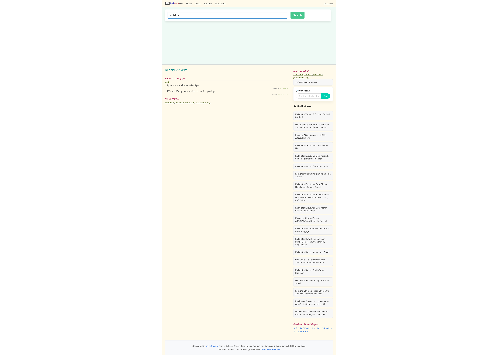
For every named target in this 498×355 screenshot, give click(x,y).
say (209, 102)
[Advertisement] (248, 42)
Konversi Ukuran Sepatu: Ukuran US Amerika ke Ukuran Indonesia (312, 292)
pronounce (201, 102)
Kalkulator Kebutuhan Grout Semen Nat (311, 146)
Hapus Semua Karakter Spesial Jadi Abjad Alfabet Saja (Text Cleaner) (312, 126)
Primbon (208, 3)
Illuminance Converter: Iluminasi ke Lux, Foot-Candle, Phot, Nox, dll (311, 313)
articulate (169, 102)
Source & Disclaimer (270, 349)
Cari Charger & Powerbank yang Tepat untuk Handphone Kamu (310, 261)
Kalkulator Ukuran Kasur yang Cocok (312, 252)
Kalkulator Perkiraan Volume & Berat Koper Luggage (312, 230)
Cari (326, 96)
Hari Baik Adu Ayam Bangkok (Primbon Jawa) (313, 282)
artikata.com (212, 346)
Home (189, 3)
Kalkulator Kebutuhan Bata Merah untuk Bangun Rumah (311, 209)
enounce (179, 102)
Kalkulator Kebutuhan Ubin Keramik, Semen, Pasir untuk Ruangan (312, 157)
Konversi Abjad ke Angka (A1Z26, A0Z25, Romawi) (310, 136)
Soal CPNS (220, 3)
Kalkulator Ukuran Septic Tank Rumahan (309, 271)
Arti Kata (328, 3)
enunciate (189, 102)
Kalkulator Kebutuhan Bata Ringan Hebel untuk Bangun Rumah (311, 185)
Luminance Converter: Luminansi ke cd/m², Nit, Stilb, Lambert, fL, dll (312, 302)
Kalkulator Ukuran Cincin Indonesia (311, 166)
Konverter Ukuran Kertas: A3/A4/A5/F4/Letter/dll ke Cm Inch (311, 219)
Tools (197, 3)
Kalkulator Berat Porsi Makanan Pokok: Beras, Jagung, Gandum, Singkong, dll (310, 242)
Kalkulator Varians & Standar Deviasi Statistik (312, 115)
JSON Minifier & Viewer (306, 82)
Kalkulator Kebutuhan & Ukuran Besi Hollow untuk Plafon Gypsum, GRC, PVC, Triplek (312, 197)
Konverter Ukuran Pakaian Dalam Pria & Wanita (313, 175)
